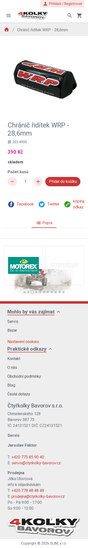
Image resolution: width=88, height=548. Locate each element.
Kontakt (13, 358)
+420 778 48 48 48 (27, 490)
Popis (44, 223)
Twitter (53, 204)
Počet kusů (18, 172)
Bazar (12, 330)
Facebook (25, 204)
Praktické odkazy (26, 349)
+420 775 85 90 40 (27, 457)
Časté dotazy (18, 394)
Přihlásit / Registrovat (62, 3)
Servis (12, 321)
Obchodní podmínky (24, 376)
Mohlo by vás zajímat (31, 312)
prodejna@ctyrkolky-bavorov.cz (38, 496)
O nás (12, 367)
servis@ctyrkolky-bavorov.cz (36, 463)
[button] (24, 292)
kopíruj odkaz (78, 204)
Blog (11, 385)
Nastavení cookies (23, 341)
